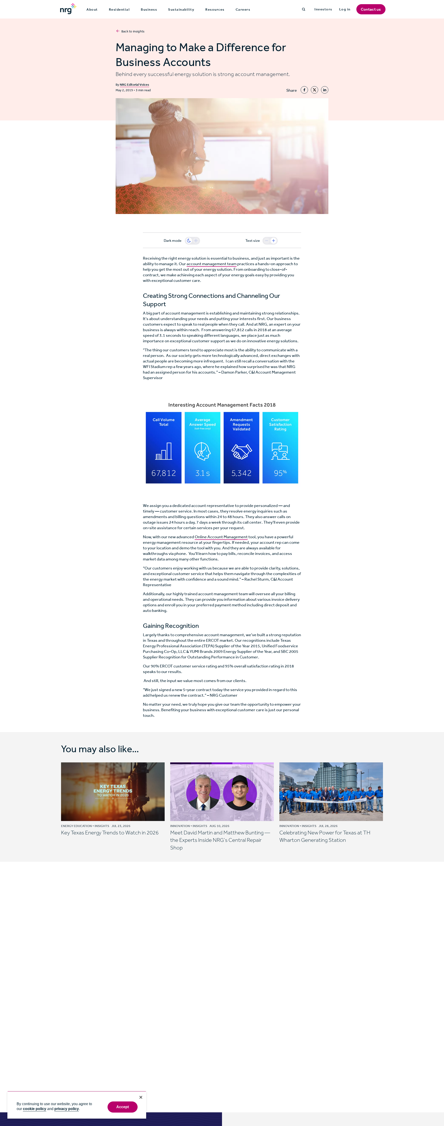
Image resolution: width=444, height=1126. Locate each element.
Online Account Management (221, 536)
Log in (345, 9)
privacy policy (66, 1109)
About (92, 9)
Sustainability (181, 9)
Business (149, 9)
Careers (243, 9)
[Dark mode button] (189, 241)
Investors (323, 9)
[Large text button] (274, 241)
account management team (212, 263)
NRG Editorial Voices (134, 85)
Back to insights (133, 31)
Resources (215, 9)
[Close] (141, 1097)
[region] (76, 1105)
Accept (122, 1107)
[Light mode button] (196, 241)
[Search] (304, 9)
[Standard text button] (267, 241)
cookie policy (34, 1109)
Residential (119, 9)
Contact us (371, 9)
